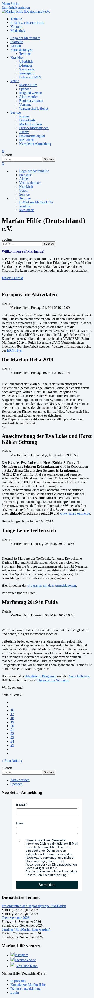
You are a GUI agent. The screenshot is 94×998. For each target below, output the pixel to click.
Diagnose (25, 65)
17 (12, 714)
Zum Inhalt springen (16, 7)
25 (12, 745)
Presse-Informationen (34, 128)
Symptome (26, 69)
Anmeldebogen (79, 676)
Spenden (25, 89)
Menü (6, 3)
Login (14, 992)
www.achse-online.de (75, 513)
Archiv (24, 132)
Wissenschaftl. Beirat (33, 108)
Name (20, 823)
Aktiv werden (28, 97)
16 (12, 710)
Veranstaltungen (21, 50)
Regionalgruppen (31, 100)
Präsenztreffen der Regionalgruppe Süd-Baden (34, 906)
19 (12, 722)
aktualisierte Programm (40, 676)
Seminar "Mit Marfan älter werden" (26, 929)
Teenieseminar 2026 (16, 917)
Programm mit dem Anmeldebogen (52, 585)
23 (12, 737)
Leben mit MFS (30, 77)
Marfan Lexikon (30, 124)
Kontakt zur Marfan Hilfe (28, 984)
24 (12, 741)
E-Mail (20, 804)
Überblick (26, 61)
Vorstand (25, 104)
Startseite (16, 42)
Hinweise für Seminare (53, 680)
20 (12, 726)
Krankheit (17, 57)
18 (12, 718)
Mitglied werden (30, 93)
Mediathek (26, 140)
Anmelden (47, 885)
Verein (14, 81)
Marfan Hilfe (28, 85)
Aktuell (15, 46)
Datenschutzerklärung (25, 988)
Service (15, 112)
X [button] (3, 163)
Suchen (7, 155)
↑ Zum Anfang (12, 760)
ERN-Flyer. (15, 350)
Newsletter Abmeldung (35, 144)
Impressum (18, 981)
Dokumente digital (32, 136)
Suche (15, 3)
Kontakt (24, 116)
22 (12, 733)
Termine (25, 53)
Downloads (27, 120)
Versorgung (27, 73)
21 (12, 730)
